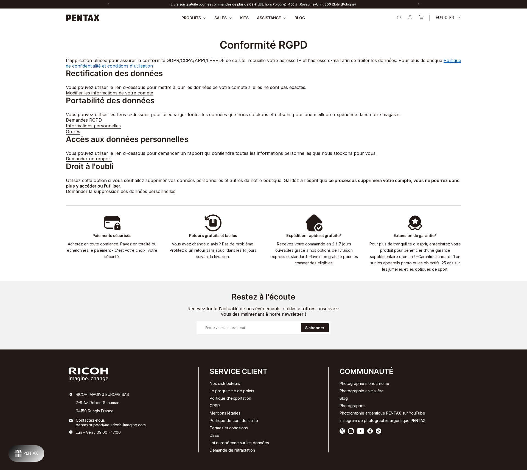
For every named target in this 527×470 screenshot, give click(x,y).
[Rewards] (26, 453)
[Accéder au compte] (410, 18)
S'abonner (314, 327)
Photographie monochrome (364, 383)
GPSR (215, 405)
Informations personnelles (93, 125)
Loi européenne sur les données (239, 442)
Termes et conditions (229, 428)
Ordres (73, 131)
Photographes (352, 405)
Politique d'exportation (230, 398)
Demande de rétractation (232, 450)
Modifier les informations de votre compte (109, 93)
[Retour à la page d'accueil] (83, 18)
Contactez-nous (90, 420)
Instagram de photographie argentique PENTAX (383, 420)
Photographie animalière (362, 390)
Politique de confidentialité (234, 420)
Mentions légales (225, 413)
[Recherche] (399, 17)
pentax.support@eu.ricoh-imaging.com (111, 425)
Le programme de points (232, 390)
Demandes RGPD (84, 120)
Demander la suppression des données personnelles (120, 191)
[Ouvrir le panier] (421, 18)
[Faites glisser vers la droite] (418, 4)
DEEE (214, 435)
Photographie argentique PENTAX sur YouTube (382, 413)
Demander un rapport (89, 158)
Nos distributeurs (225, 383)
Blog (344, 398)
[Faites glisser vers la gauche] (108, 4)
